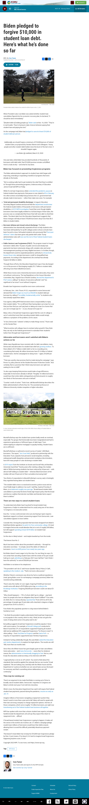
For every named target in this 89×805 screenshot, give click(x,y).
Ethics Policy (72, 789)
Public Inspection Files (37, 789)
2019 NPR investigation (21, 209)
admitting (18, 558)
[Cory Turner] (7, 766)
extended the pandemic (39, 191)
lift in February (49, 193)
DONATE (81, 3)
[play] (4, 9)
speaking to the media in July (13, 571)
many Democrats (26, 651)
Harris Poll (42, 633)
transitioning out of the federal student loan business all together (25, 707)
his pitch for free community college (35, 525)
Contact (34, 785)
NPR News (12, 748)
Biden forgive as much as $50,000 (24, 293)
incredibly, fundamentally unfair (29, 295)
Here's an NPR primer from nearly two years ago (27, 549)
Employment (53, 793)
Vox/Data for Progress (25, 633)
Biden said (32, 123)
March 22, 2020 (38, 153)
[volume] (10, 9)
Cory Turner (12, 58)
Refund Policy (72, 785)
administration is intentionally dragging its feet (27, 653)
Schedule (52, 785)
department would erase (43, 204)
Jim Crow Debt (25, 453)
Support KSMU (36, 793)
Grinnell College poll (34, 626)
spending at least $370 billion (25, 530)
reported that (30, 600)
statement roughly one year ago (22, 489)
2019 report (9, 465)
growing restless (45, 347)
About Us (52, 789)
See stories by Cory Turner (22, 768)
